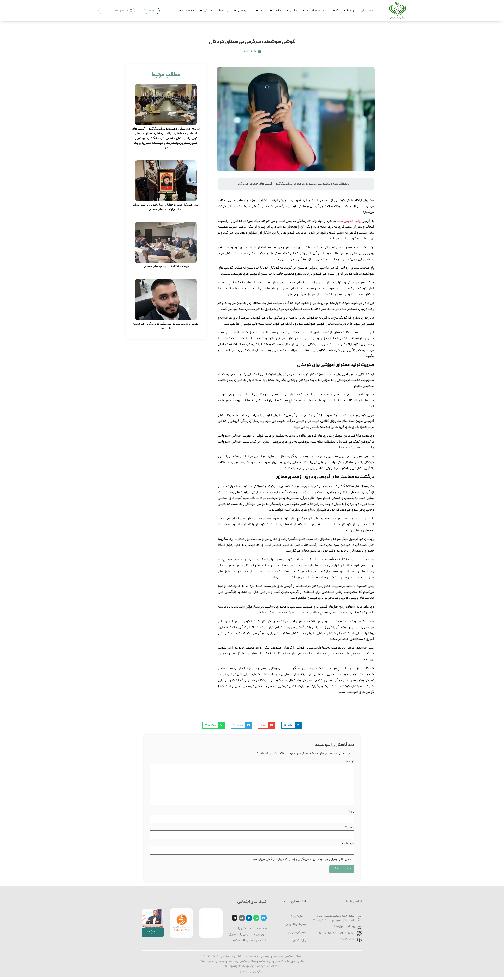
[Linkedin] (249, 918)
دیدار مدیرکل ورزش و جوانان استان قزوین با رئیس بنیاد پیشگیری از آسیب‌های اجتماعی (166, 207)
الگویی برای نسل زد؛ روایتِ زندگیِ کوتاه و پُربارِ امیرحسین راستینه (166, 326)
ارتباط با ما (224, 11)
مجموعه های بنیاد (315, 11)
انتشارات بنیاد (298, 916)
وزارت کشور (299, 940)
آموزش (334, 11)
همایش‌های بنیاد (296, 932)
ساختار (293, 11)
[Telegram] (264, 918)
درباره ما (351, 11)
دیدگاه (349, 761)
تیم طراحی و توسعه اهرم (252, 971)
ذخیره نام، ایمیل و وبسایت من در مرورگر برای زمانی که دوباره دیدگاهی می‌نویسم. (301, 859)
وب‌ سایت (348, 843)
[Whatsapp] (256, 918)
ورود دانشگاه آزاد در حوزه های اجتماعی (166, 266)
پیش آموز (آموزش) (295, 924)
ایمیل (349, 827)
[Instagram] (234, 918)
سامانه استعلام (186, 11)
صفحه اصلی (367, 11)
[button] (291, 725)
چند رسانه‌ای (244, 11)
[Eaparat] (242, 918)
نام (351, 812)
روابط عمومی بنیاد (349, 221)
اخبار (262, 11)
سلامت (277, 11)
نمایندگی (208, 11)
